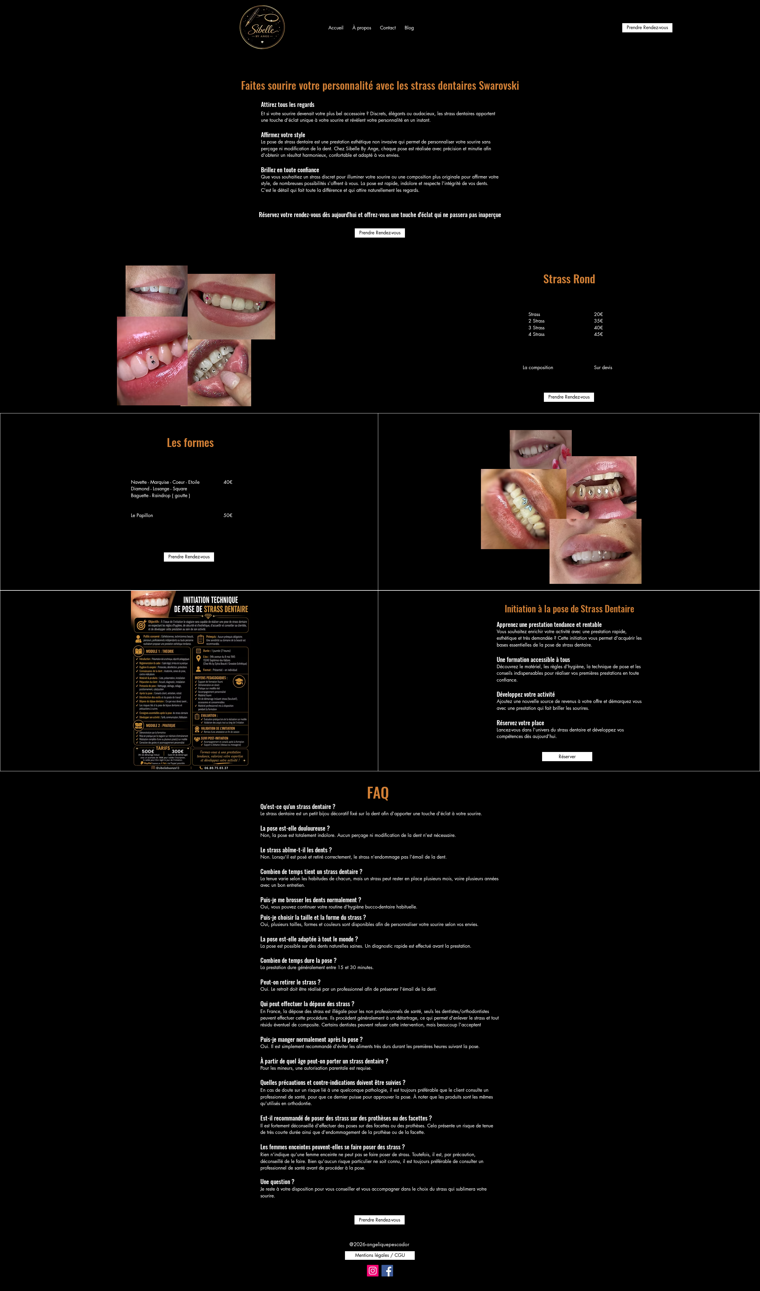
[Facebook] (387, 1270)
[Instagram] (373, 1270)
